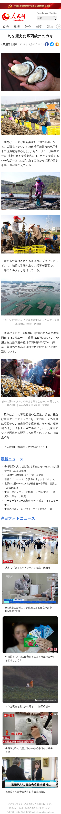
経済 (17, 26)
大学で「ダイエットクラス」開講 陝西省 (27, 567)
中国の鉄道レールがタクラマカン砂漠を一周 (28, 509)
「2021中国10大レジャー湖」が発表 (23, 474)
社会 (28, 26)
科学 (39, 26)
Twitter (53, 13)
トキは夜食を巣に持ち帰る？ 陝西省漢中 (27, 706)
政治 (6, 26)
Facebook (42, 13)
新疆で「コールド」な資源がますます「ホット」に (31, 479)
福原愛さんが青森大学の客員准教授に (25, 791)
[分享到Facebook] (47, 44)
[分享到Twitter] (52, 44)
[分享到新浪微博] (57, 44)
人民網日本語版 (9, 44)
